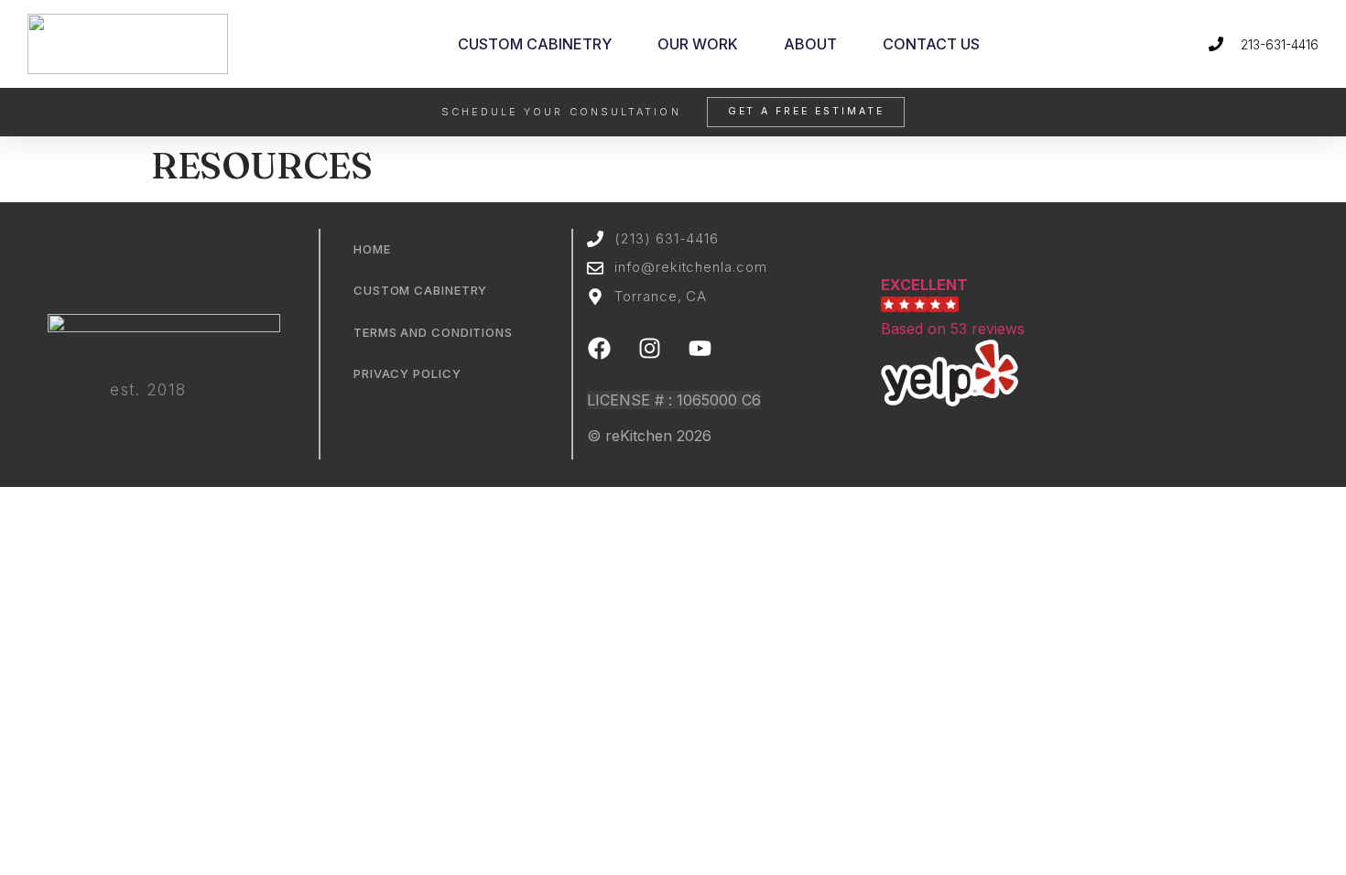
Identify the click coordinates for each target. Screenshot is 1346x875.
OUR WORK (697, 44)
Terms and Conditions (433, 332)
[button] (993, 343)
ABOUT (810, 44)
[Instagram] (650, 348)
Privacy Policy (407, 373)
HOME (372, 249)
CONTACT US (931, 44)
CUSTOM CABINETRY (535, 44)
